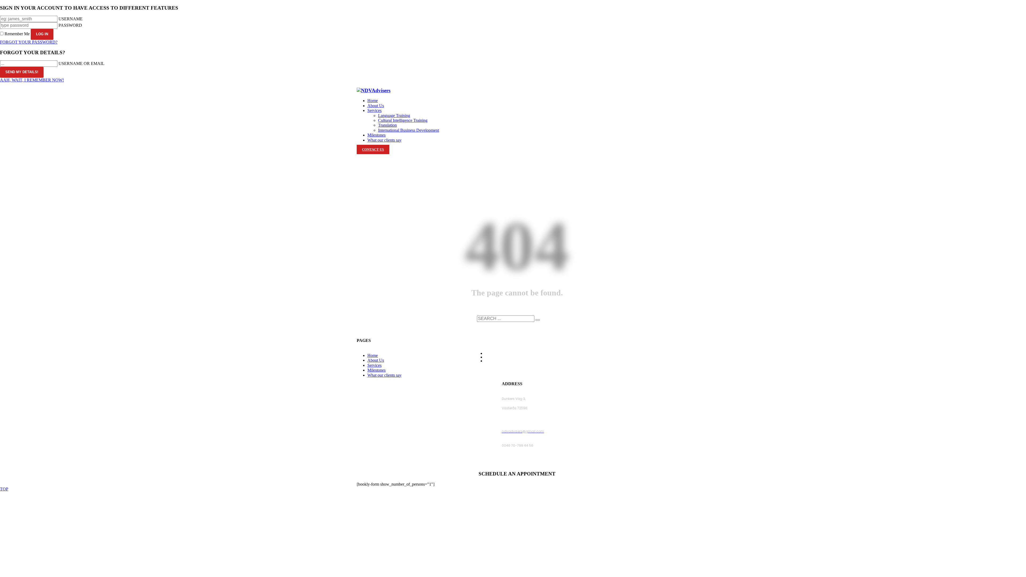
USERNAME (71, 19)
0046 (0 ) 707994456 (519, 459)
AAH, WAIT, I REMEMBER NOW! (32, 80)
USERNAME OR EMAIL (81, 63)
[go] (537, 320)
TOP (4, 489)
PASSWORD (70, 25)
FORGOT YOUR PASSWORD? (28, 42)
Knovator (565, 369)
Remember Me (17, 34)
